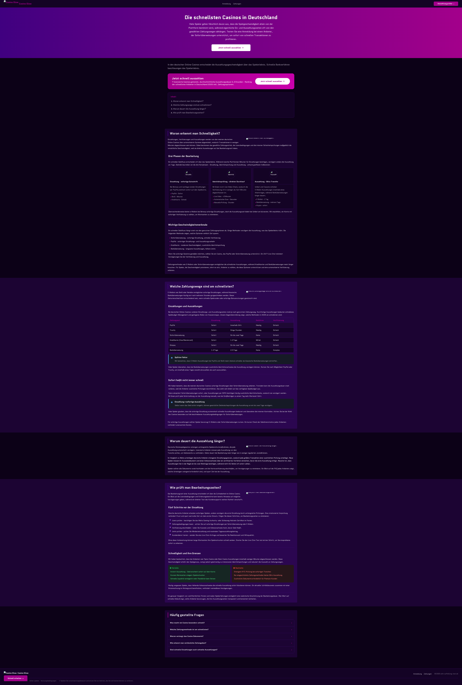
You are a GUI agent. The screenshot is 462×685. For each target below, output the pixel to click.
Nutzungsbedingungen (48, 681)
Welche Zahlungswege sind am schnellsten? (192, 105)
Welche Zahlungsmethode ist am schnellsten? (189, 629)
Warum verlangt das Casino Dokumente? (186, 636)
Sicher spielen (34, 681)
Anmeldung (226, 4)
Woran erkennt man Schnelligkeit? (188, 101)
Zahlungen (237, 4)
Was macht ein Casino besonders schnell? (187, 623)
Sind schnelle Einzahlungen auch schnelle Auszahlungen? (193, 649)
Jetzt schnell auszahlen (229, 47)
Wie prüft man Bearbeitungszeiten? (188, 112)
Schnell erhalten (14, 678)
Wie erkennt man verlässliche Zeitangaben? (188, 643)
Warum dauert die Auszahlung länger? (189, 109)
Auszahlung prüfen (445, 4)
